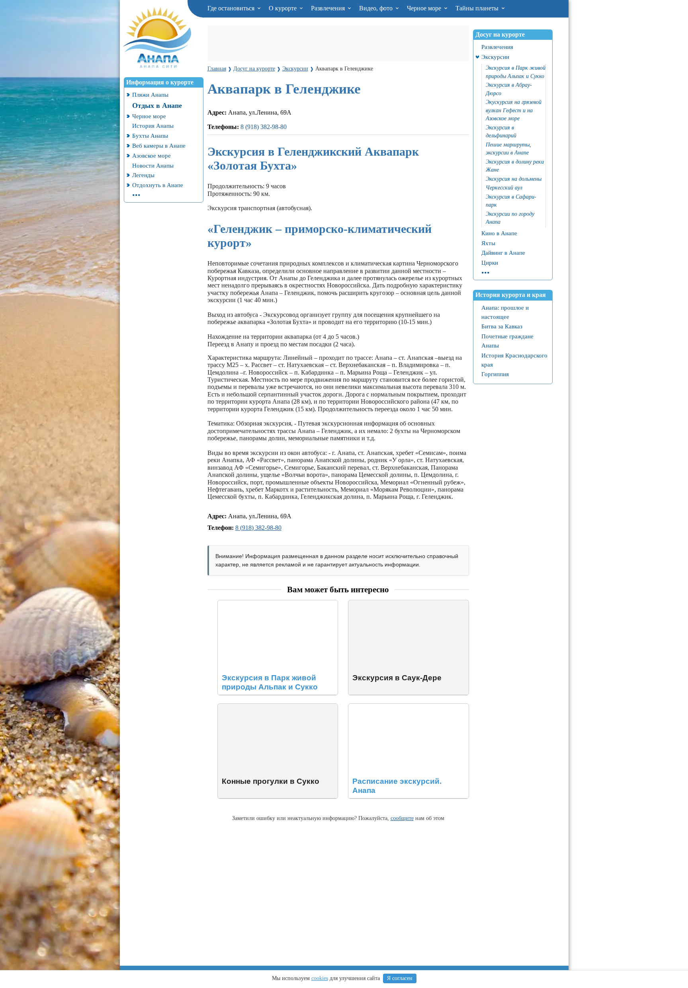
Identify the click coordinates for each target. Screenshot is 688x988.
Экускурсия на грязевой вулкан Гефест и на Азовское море (513, 110)
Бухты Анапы (150, 135)
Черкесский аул (504, 188)
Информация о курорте (160, 82)
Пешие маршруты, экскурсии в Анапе (508, 149)
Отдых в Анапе (157, 105)
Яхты (488, 243)
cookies (319, 978)
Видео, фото (376, 8)
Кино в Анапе (499, 233)
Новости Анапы (153, 165)
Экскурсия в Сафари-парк (511, 201)
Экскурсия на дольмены (513, 179)
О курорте (283, 8)
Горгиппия (495, 374)
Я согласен (399, 978)
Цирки (489, 262)
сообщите (402, 818)
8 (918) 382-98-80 (263, 126)
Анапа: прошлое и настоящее (505, 312)
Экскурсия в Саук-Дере (380, 603)
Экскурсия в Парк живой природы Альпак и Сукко (276, 607)
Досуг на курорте (500, 34)
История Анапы (153, 125)
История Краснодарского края (514, 360)
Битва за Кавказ (501, 326)
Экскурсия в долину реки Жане (515, 166)
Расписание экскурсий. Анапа (389, 707)
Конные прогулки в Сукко (253, 707)
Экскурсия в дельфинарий (501, 132)
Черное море (425, 8)
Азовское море (151, 155)
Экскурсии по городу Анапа (510, 218)
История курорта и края (510, 294)
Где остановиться (231, 8)
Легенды (143, 175)
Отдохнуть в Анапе (157, 185)
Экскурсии (495, 56)
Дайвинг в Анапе (503, 252)
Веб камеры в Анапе (159, 145)
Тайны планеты (477, 8)
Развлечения (328, 8)
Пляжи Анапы (150, 94)
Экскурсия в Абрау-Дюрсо (509, 89)
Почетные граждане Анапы (507, 341)
